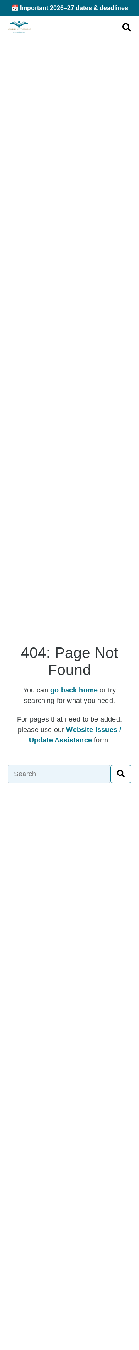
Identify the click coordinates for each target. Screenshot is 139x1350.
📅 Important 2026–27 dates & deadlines (69, 7)
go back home (74, 690)
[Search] (120, 774)
